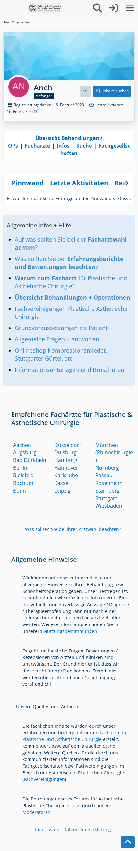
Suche (84, 145)
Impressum (47, 830)
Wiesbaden (108, 505)
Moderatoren (36, 812)
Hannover (66, 467)
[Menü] (129, 8)
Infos (63, 145)
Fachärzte (37, 145)
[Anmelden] (113, 8)
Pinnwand (28, 183)
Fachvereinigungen (44, 779)
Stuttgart (106, 498)
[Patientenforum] (45, 8)
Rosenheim (109, 482)
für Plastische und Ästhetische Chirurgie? (71, 282)
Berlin (20, 467)
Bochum (23, 482)
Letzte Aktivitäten (79, 183)
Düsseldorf (67, 445)
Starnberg (107, 490)
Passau (104, 475)
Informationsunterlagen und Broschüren (69, 370)
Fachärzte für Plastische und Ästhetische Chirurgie (75, 735)
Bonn (19, 490)
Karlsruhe (66, 475)
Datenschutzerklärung (87, 830)
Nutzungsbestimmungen (70, 631)
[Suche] (97, 8)
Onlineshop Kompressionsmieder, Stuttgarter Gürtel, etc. (61, 354)
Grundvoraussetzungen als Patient (61, 328)
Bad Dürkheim (30, 460)
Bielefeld (23, 475)
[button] (85, 91)
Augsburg (25, 452)
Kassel (62, 482)
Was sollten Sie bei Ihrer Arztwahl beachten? (73, 529)
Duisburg (65, 452)
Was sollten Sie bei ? (69, 263)
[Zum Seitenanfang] (128, 842)
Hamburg (65, 460)
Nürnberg (107, 467)
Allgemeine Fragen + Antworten (57, 339)
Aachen (22, 445)
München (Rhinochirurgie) (114, 452)
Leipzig (62, 490)
